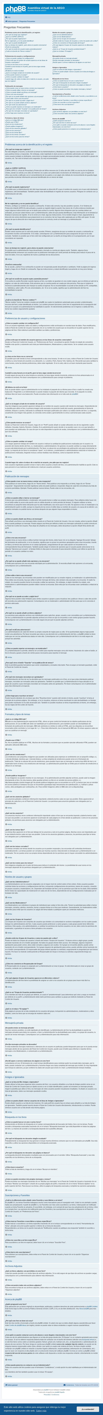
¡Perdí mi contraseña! (12, 47)
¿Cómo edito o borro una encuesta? (17, 98)
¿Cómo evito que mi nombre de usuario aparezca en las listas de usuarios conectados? (26, 61)
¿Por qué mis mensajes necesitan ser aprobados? (21, 111)
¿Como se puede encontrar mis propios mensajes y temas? (71, 89)
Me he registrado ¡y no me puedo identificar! (19, 41)
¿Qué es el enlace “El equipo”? (62, 51)
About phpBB (84, 1309)
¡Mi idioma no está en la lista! (14, 70)
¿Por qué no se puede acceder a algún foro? (19, 100)
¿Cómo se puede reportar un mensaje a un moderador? (23, 107)
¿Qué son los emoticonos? (14, 124)
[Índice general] (15, 8)
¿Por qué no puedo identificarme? (16, 43)
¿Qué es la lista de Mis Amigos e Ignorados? (66, 69)
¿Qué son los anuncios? (13, 130)
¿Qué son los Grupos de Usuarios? (64, 39)
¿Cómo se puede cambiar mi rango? (17, 77)
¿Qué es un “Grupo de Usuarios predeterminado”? (69, 49)
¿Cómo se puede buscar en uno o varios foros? (68, 81)
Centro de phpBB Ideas (17, 1325)
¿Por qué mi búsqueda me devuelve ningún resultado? (70, 83)
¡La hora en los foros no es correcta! (17, 64)
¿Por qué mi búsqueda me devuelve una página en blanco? (71, 85)
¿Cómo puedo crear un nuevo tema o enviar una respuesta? (25, 88)
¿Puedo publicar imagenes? (14, 126)
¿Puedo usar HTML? (12, 122)
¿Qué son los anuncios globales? (16, 128)
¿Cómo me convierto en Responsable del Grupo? (68, 43)
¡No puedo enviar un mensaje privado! (64, 58)
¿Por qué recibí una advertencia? (16, 104)
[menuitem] (7, 17)
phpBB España (60, 1392)
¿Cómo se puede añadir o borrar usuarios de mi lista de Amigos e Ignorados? (73, 72)
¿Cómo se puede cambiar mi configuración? (19, 58)
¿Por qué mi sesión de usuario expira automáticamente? (23, 49)
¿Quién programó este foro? (61, 120)
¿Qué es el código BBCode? (14, 120)
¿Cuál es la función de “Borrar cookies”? (18, 51)
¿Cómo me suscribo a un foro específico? (66, 102)
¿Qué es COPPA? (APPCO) (14, 36)
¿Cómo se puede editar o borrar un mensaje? (20, 90)
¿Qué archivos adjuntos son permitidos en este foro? (69, 111)
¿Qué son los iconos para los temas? (17, 136)
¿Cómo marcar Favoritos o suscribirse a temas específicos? (72, 100)
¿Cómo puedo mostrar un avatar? (16, 75)
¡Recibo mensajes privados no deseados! (66, 60)
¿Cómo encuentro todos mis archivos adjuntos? (68, 113)
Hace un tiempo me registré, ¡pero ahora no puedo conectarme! (26, 45)
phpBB (74, 394)
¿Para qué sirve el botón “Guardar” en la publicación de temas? (25, 109)
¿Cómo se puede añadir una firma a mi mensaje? (21, 92)
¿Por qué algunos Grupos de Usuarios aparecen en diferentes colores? (72, 46)
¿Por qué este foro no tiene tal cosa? (64, 122)
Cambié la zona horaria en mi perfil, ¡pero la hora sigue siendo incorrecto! (25, 67)
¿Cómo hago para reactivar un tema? (17, 113)
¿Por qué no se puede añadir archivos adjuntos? (21, 102)
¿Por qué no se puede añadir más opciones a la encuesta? (24, 96)
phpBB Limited (92, 1306)
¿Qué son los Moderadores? (61, 36)
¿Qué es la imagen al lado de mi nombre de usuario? (22, 73)
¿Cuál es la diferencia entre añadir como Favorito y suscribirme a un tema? (74, 97)
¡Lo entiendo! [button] (88, 1409)
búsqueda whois (88, 1340)
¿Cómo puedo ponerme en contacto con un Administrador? (71, 129)
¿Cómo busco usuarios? (60, 87)
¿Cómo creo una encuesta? (14, 94)
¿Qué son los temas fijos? (13, 132)
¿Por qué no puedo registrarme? (15, 39)
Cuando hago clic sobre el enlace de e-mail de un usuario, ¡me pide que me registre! (27, 80)
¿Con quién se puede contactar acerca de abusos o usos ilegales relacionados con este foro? (73, 126)
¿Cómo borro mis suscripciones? (63, 104)
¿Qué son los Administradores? (62, 34)
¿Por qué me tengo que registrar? (16, 34)
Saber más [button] (41, 1411)
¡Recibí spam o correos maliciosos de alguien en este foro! (71, 62)
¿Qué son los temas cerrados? (15, 134)
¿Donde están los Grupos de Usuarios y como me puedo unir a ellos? (75, 41)
